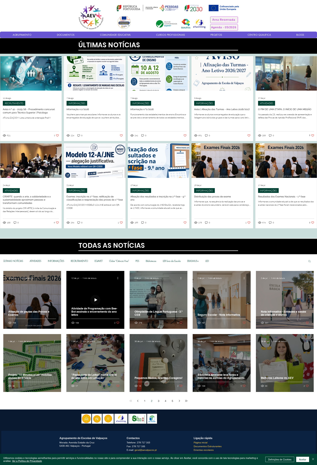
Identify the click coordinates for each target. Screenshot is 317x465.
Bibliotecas (151, 261)
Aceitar (302, 459)
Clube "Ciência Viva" (119, 261)
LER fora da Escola (172, 261)
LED (207, 261)
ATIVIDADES (266, 103)
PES (137, 261)
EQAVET (99, 261)
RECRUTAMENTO (14, 103)
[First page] (131, 401)
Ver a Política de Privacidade (27, 461)
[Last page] (186, 401)
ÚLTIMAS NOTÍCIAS (13, 261)
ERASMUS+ (193, 261)
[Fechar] (313, 459)
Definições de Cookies (279, 459)
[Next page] (179, 401)
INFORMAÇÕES (77, 103)
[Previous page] (138, 401)
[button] (224, 20)
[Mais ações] (56, 278)
